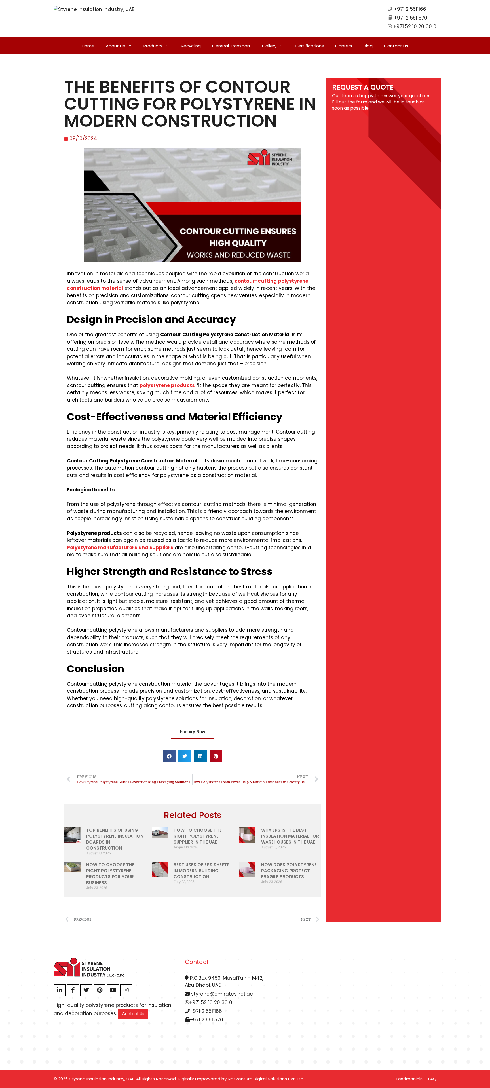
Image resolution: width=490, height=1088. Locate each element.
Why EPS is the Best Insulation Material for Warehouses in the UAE (290, 836)
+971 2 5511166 (410, 9)
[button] (169, 756)
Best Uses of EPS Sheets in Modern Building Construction (202, 871)
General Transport (231, 46)
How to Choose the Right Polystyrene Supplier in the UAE (198, 836)
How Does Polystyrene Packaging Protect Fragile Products (289, 871)
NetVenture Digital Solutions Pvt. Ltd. (266, 1079)
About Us (115, 46)
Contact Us (396, 46)
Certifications (309, 46)
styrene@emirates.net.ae (221, 993)
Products (152, 46)
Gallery (269, 46)
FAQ (432, 1079)
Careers (343, 46)
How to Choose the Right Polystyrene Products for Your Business (110, 874)
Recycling (191, 46)
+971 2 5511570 (410, 17)
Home (88, 46)
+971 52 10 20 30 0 (414, 26)
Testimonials (409, 1079)
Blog (368, 46)
